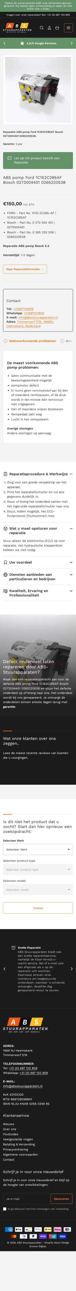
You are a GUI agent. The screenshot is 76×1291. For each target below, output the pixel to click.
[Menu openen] (68, 27)
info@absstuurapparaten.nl (38, 317)
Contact (8, 1159)
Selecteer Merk (13, 840)
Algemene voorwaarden (20, 1154)
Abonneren (61, 1198)
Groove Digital (37, 1246)
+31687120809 (23, 309)
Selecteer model (14, 880)
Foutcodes (10, 1134)
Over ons (9, 1129)
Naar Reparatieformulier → (25, 269)
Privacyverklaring (15, 1149)
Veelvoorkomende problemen (32, 341)
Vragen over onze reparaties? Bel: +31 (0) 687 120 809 (38, 14)
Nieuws (8, 1124)
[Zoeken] (41, 27)
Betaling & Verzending (19, 1144)
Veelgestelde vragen (18, 1139)
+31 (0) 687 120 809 (23, 1068)
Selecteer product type (19, 860)
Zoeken (38, 908)
